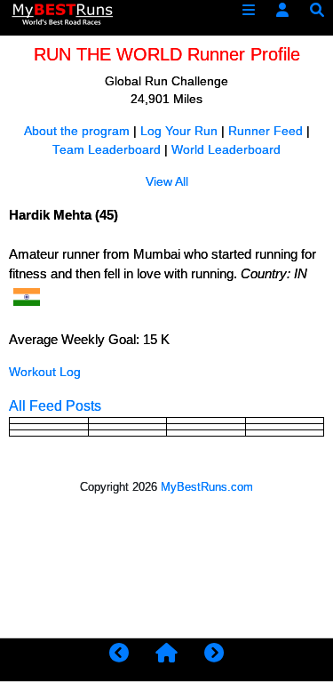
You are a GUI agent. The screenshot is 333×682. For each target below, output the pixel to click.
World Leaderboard (226, 149)
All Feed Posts (55, 405)
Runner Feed (265, 131)
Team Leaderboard (106, 149)
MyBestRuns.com (207, 486)
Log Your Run (179, 131)
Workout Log (45, 372)
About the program (77, 131)
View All (167, 182)
